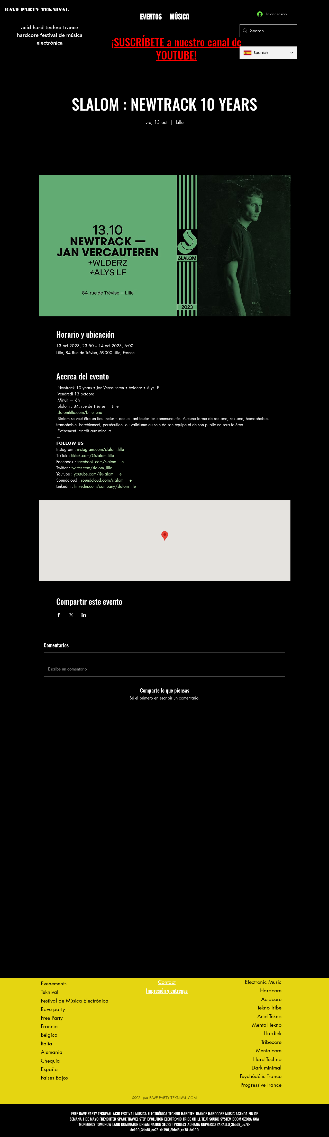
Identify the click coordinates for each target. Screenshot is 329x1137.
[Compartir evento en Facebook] (58, 615)
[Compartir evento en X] (71, 615)
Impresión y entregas (167, 990)
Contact (167, 982)
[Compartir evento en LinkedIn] (83, 615)
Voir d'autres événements (164, 150)
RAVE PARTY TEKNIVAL (37, 10)
